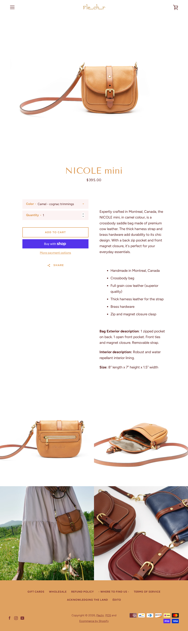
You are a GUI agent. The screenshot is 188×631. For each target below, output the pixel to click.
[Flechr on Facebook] (9, 618)
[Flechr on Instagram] (16, 618)
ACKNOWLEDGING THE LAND (87, 599)
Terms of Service (147, 591)
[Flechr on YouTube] (22, 618)
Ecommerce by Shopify (94, 621)
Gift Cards (36, 591)
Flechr (100, 615)
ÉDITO (117, 599)
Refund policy (82, 591)
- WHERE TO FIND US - (113, 591)
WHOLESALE (58, 591)
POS (108, 615)
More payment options (55, 252)
